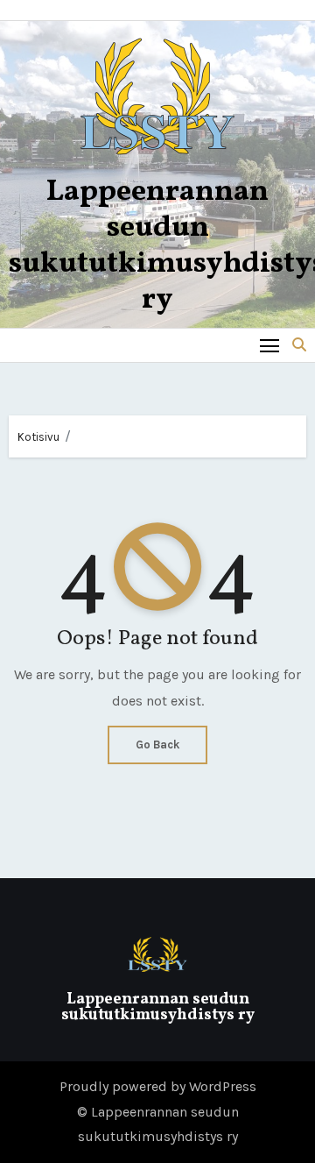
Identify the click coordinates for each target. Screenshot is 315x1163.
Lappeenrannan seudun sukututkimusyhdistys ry (158, 1007)
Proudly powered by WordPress (158, 1086)
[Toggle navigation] (270, 345)
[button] (299, 344)
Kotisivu (39, 436)
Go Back (157, 744)
